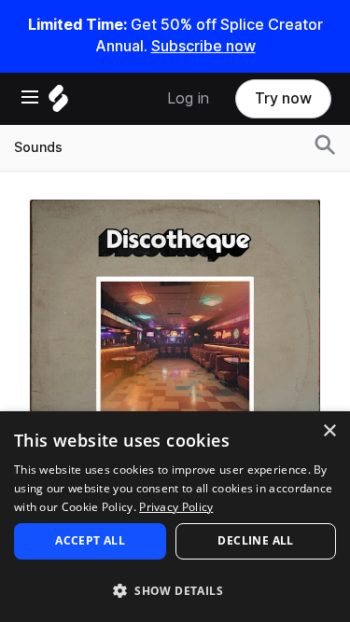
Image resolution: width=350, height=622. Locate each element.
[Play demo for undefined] (175, 344)
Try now (283, 98)
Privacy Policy (176, 507)
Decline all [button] (255, 540)
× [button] (329, 431)
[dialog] (175, 516)
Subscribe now (203, 46)
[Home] (58, 103)
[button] (175, 590)
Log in (188, 98)
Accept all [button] (90, 540)
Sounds (38, 147)
